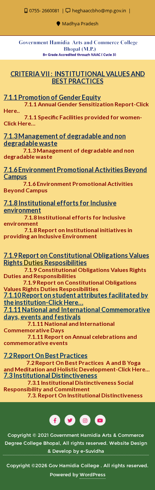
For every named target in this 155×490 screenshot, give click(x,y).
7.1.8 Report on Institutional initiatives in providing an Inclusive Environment (68, 233)
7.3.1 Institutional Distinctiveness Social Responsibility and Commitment (68, 385)
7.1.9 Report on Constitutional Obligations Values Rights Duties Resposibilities (70, 285)
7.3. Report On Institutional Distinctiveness (86, 395)
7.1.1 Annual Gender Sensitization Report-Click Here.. (76, 107)
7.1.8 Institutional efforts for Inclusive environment (64, 220)
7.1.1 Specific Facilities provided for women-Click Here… (73, 120)
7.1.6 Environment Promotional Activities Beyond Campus (68, 186)
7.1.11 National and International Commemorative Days (59, 326)
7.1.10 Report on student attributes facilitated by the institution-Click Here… (76, 298)
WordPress (93, 474)
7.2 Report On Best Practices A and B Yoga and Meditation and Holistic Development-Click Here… (77, 365)
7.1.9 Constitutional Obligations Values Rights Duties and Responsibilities (75, 273)
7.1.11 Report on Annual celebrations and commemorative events (70, 339)
